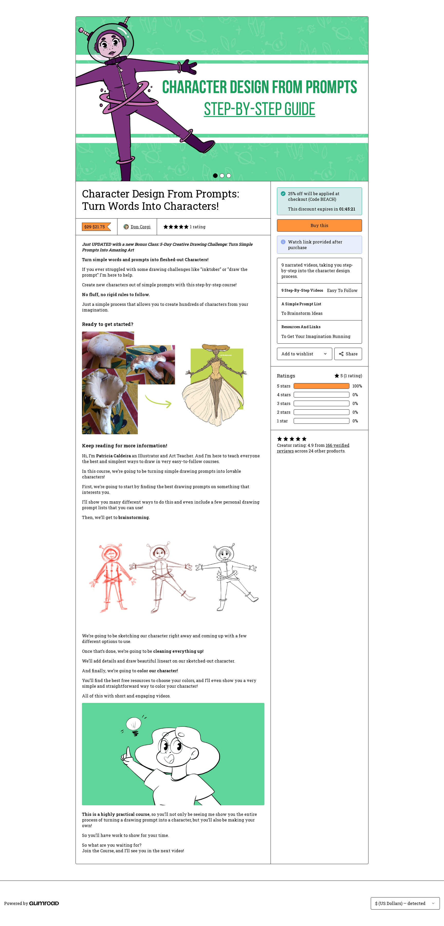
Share (352, 353)
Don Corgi (141, 226)
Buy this (319, 225)
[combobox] (304, 354)
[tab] (215, 175)
